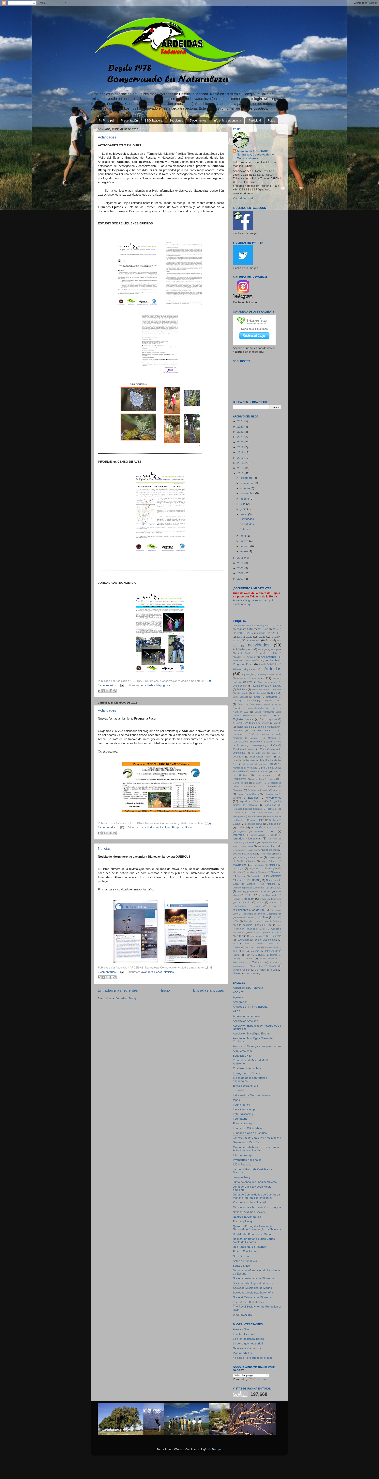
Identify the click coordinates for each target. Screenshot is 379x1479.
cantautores (271, 697)
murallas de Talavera (256, 872)
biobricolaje (242, 693)
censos (263, 715)
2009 (240, 568)
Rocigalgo (248, 921)
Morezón (237, 872)
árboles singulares (244, 669)
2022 (240, 431)
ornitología (275, 887)
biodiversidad (259, 693)
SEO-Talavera (273, 936)
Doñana (271, 779)
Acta (268, 640)
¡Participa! (254, 120)
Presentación (129, 120)
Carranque (238, 700)
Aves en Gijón (241, 1329)
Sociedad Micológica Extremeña (253, 1292)
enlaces (277, 790)
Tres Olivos (239, 962)
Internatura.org (242, 1155)
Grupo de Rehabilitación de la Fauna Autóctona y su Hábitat (256, 1149)
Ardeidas (272, 668)
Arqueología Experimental (269, 674)
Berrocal (277, 689)
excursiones (273, 797)
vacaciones (238, 966)
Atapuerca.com (242, 1050)
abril (243, 535)
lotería (278, 854)
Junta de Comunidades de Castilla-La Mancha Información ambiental (256, 1196)
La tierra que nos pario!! (248, 1343)
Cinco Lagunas (268, 719)
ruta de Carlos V (273, 921)
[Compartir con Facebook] (111, 691)
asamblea (258, 678)
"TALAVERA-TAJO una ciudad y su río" (252, 625)
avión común (240, 685)
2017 (269, 633)
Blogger (216, 1449)
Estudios (253, 797)
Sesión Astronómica (266, 939)
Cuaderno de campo (244, 749)
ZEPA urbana (250, 973)
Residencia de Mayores (253, 914)
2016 (240, 452)
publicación (244, 902)
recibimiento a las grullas (249, 909)
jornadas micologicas (247, 838)
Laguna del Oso (269, 842)
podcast (249, 898)
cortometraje (256, 745)
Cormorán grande (262, 741)
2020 (240, 442)
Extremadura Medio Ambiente (251, 1095)
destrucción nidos (260, 756)
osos (239, 891)
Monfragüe (271, 868)
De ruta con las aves (264, 753)
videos (236, 973)
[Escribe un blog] (103, 691)
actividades (148, 685)
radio (260, 902)
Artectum (241, 678)
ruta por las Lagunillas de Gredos (265, 932)
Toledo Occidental (268, 958)
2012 (240, 473)
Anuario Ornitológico (268, 664)
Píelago (236, 899)
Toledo (249, 958)
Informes (238, 834)
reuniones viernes (245, 917)
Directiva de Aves (259, 771)
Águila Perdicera (245, 653)
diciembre (246, 477)
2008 (240, 573)
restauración (275, 914)
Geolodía (273, 820)
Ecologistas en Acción (246, 1073)
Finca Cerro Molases (261, 812)
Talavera (254, 951)
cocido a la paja (245, 726)
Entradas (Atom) (125, 998)
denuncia (238, 756)
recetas (272, 906)
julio (243, 503)
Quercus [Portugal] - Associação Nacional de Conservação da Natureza (257, 1228)
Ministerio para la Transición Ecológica (257, 1207)
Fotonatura (240, 1118)
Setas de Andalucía (245, 1261)
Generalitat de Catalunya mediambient (257, 1137)
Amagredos (240, 1001)
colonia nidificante (268, 726)
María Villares (269, 861)
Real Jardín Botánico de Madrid (252, 1234)
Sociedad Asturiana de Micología (253, 1278)
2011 (240, 557)
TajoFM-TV (239, 951)
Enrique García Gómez (248, 794)
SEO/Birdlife (243, 940)
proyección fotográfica (270, 899)
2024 (240, 421)
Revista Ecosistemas (246, 1251)
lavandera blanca (151, 971)
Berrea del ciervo (260, 689)
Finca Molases (255, 816)
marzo (244, 541)
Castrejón (251, 700)
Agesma (238, 997)
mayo (244, 514)
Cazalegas (266, 700)
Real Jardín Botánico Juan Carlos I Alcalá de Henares (254, 1240)
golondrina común (253, 824)
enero (244, 551)
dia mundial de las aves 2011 (258, 764)
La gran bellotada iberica (248, 1338)
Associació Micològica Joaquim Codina (257, 1046)
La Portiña (250, 842)
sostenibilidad (271, 947)
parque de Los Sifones (259, 891)
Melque (273, 865)
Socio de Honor (252, 947)
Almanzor (251, 657)
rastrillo (257, 906)
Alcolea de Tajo (268, 653)
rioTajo (236, 921)
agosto (245, 498)
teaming (236, 958)
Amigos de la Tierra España (250, 1006)
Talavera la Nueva (255, 955)
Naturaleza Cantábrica (247, 1216)
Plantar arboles (242, 1353)
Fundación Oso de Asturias (250, 1132)
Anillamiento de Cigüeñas (246, 660)
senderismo (256, 936)
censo (278, 700)
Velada (273, 966)
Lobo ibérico (271, 850)
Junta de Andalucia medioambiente (255, 1181)
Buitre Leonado (240, 697)
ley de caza (238, 850)
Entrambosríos (271, 794)
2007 (240, 578)
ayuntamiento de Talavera (266, 685)
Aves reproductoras (267, 682)
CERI (274, 715)
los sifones (266, 854)
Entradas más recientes (118, 990)
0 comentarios (107, 685)
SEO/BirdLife (241, 1256)
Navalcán (241, 876)
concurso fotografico (263, 730)
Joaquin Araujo (242, 1177)
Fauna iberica (241, 1104)
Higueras (242, 831)
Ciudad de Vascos (259, 723)
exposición (245, 801)
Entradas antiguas (208, 990)
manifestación (255, 857)
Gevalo (237, 823)
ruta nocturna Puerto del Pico (254, 925)
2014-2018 (238, 633)
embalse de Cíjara (253, 786)
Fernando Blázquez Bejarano (247, 809)
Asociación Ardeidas (245, 1020)
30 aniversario (251, 640)
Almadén (237, 657)
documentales (257, 779)
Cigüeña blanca (243, 719)
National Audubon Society (249, 1212)
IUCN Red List (242, 1164)
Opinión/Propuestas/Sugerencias (249, 887)
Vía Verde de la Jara (266, 969)
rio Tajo (263, 917)
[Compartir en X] (107, 691)
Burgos (256, 697)
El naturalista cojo (244, 1334)
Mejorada (259, 865)
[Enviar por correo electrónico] (100, 691)
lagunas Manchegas (243, 846)
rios (276, 917)
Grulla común (274, 823)
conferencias (239, 734)
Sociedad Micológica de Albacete (253, 1283)
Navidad (255, 876)
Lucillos (240, 857)
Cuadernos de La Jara (247, 1068)
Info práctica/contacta (227, 120)
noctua (240, 880)
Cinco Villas (238, 723)
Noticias (104, 849)
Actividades (107, 137)
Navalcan (276, 872)
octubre (245, 488)
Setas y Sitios (241, 1265)
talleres (273, 955)
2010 (240, 563)
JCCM (274, 835)
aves (249, 682)
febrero (245, 546)
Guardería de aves (261, 827)
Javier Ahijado (258, 835)
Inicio (165, 990)
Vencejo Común (241, 969)
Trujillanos (258, 962)
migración (254, 868)
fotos (261, 820)
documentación (266, 775)
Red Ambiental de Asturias (249, 1246)
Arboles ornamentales (246, 1016)
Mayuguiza (163, 685)
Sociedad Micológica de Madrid (252, 1287)
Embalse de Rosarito (258, 790)
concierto (237, 730)
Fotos (271, 120)
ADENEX (238, 992)
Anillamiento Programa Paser (174, 827)
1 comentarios (107, 827)
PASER (248, 895)
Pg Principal (106, 120)
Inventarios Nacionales (247, 1159)
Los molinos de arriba (245, 853)
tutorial (273, 962)
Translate (262, 1379)
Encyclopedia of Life (245, 1085)
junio (243, 509)
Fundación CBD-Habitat (248, 1128)
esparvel (238, 1090)
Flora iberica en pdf (245, 1109)
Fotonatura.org (242, 1123)
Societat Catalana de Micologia (252, 1297)
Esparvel (237, 798)
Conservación (240, 741)
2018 (278, 633)
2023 (240, 426)
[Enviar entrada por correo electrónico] (122, 685)
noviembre (247, 483)
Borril (274, 693)
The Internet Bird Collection (250, 1302)
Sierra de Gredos (254, 943)
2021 (240, 436)
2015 (240, 457)
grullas (241, 827)
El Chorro (258, 783)
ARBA (236, 1011)
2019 (240, 447)
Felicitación (270, 805)
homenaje (258, 831)
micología (238, 868)
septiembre (247, 493)
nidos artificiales (272, 876)
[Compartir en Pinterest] (115, 691)
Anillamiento (268, 656)
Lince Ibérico (254, 850)
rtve (259, 921)
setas (236, 943)
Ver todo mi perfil (243, 198)
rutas (240, 936)
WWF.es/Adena (242, 1314)
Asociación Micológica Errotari (251, 1033)
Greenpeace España (246, 1142)
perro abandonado (268, 895)
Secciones (176, 120)
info (273, 831)
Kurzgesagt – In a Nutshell (249, 1202)
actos (260, 649)
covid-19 (272, 745)
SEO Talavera (153, 120)
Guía (279, 827)
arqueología (247, 674)
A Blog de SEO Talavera (248, 987)
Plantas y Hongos (244, 1221)
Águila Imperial (274, 649)
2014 (240, 463)
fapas (236, 1099)
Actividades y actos (243, 649)
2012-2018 (263, 629)
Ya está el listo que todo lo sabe (253, 1357)
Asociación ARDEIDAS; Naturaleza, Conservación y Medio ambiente (255, 155)
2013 (240, 468)
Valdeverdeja (256, 966)
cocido (277, 723)
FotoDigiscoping (243, 1114)
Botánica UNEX (242, 1055)
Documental (239, 779)
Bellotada (242, 689)
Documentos (198, 120)
